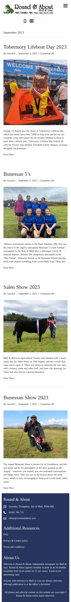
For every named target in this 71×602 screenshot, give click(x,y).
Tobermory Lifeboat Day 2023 (35, 47)
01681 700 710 (16, 512)
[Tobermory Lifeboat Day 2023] (35, 92)
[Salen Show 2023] (35, 326)
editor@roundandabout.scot (22, 518)
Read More (8, 154)
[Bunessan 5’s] (35, 212)
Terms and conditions (13, 547)
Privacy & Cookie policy (15, 540)
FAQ (5, 534)
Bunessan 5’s (17, 174)
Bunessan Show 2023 (25, 397)
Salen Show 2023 (21, 287)
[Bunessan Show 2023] (35, 434)
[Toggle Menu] (65, 6)
